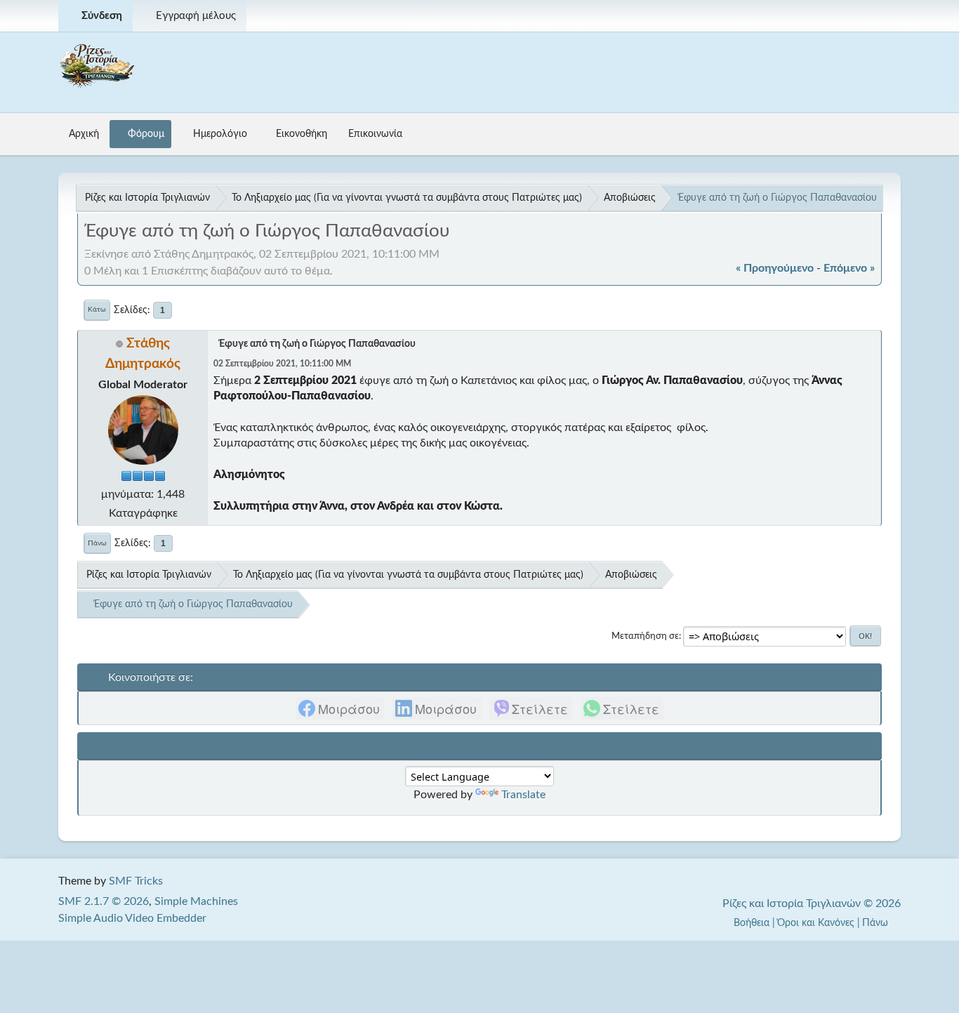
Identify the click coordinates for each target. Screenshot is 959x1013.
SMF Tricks (136, 881)
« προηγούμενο (775, 268)
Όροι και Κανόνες (815, 923)
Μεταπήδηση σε (645, 636)
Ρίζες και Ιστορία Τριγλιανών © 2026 (811, 903)
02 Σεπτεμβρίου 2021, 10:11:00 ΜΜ (282, 364)
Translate (523, 794)
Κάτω (97, 309)
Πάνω (97, 543)
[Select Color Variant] (884, 16)
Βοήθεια (751, 923)
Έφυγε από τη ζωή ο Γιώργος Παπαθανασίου (317, 343)
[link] (340, 708)
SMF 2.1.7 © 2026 (103, 901)
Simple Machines (196, 901)
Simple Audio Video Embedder (132, 918)
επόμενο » (849, 268)
